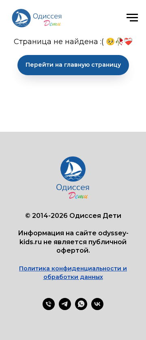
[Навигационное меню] (132, 18)
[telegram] (65, 307)
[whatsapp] (81, 307)
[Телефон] (49, 307)
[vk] (97, 307)
